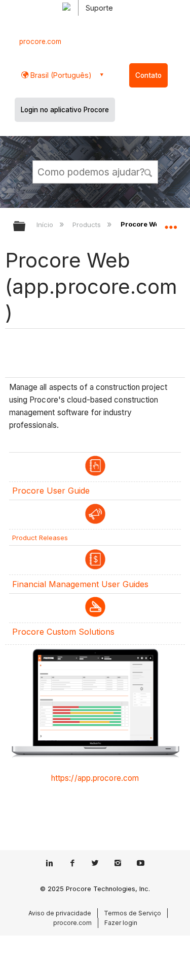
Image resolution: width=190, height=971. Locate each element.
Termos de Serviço (132, 913)
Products (87, 224)
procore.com (40, 41)
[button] (148, 171)
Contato (148, 75)
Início (45, 224)
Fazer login (120, 922)
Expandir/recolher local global (171, 223)
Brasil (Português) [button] (60, 75)
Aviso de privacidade (59, 913)
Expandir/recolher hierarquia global (25, 226)
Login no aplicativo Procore (65, 110)
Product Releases (40, 538)
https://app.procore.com (95, 778)
